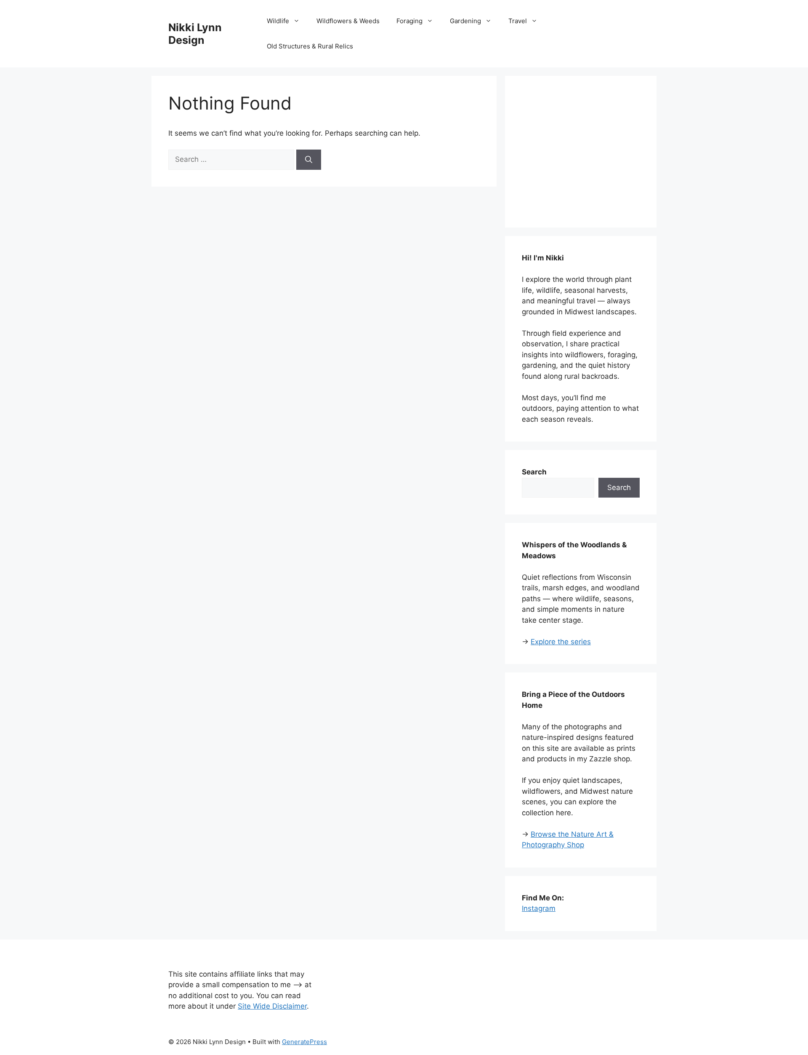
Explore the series (561, 641)
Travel (517, 21)
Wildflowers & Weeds (348, 21)
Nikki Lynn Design (195, 33)
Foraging (409, 21)
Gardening (465, 21)
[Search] (308, 160)
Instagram (539, 908)
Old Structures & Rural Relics (310, 46)
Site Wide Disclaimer (272, 1006)
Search (619, 487)
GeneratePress (304, 1042)
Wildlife (278, 21)
